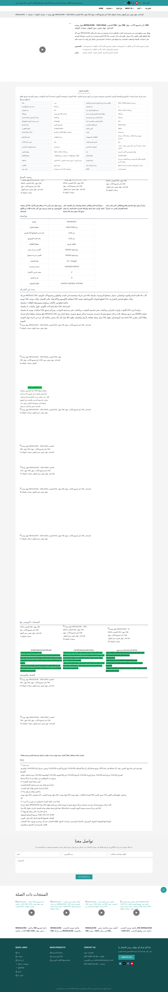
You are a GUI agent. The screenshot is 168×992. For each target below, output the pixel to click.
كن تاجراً (20, 960)
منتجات (30, 14)
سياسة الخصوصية (97, 988)
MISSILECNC (20, 14)
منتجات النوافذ (40, 14)
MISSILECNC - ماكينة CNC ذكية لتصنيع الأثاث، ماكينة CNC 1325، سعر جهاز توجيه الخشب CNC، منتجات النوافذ (30, 929)
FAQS (22, 967)
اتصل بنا (20, 975)
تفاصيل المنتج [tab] (84, 91)
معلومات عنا (24, 964)
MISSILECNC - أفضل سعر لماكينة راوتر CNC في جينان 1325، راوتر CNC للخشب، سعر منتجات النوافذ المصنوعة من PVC (101, 929)
